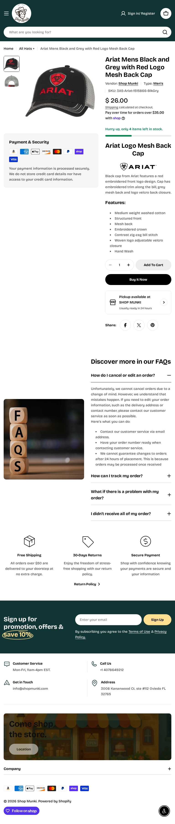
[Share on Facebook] (125, 325)
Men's (158, 83)
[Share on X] (139, 325)
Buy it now (138, 279)
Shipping (111, 107)
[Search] (165, 32)
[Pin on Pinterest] (152, 325)
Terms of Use (139, 632)
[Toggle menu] (6, 13)
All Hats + (27, 49)
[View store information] (163, 302)
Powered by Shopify (54, 801)
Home (8, 49)
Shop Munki (128, 83)
